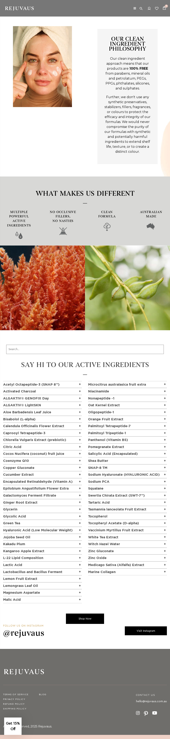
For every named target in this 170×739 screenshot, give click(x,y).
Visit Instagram (146, 630)
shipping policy (15, 709)
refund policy (14, 704)
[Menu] (135, 8)
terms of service (16, 694)
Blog (42, 694)
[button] (13, 726)
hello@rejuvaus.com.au (151, 701)
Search (141, 8)
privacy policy (14, 699)
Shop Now (85, 618)
